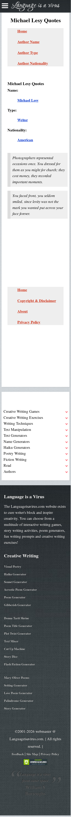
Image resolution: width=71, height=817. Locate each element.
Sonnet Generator (15, 582)
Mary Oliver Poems (16, 677)
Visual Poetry (12, 566)
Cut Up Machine (14, 649)
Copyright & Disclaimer (36, 300)
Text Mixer (11, 641)
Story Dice (11, 656)
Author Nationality (32, 63)
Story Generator (14, 708)
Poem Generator (14, 597)
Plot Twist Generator (17, 633)
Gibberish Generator (17, 605)
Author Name (28, 41)
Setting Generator (15, 685)
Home (22, 31)
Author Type (27, 52)
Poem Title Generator (18, 626)
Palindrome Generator (18, 700)
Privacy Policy (28, 322)
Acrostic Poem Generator (20, 589)
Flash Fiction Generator (19, 664)
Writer (22, 120)
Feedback (18, 754)
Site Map (32, 754)
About (22, 311)
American (25, 139)
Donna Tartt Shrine (16, 618)
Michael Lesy (28, 100)
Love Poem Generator (18, 693)
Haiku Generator (15, 574)
